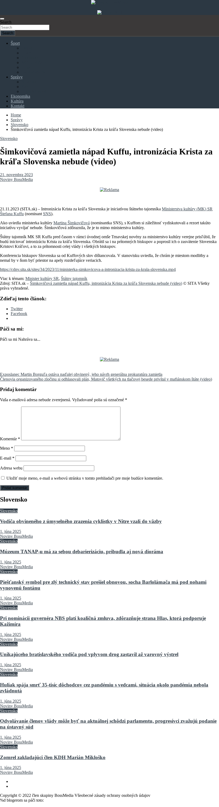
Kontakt (17, 106)
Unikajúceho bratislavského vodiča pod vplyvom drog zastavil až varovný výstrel (89, 654)
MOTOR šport (33, 62)
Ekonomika (20, 96)
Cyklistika (29, 57)
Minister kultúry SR (42, 278)
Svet (25, 86)
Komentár (10, 439)
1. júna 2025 (10, 531)
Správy (17, 77)
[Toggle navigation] (2, 19)
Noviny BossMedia (16, 179)
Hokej (26, 53)
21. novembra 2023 (16, 174)
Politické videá (33, 91)
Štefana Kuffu (12, 213)
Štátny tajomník (74, 278)
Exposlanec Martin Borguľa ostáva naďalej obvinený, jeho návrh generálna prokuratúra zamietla (81, 374)
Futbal (26, 48)
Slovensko (30, 81)
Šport (15, 43)
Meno (6, 448)
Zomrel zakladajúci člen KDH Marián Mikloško (52, 757)
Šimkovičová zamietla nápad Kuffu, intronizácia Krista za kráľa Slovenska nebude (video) (106, 283)
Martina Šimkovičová (71, 223)
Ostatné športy (33, 72)
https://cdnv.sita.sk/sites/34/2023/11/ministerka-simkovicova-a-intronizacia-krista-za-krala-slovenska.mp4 (88, 269)
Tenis (25, 67)
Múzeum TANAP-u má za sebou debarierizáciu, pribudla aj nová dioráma (81, 551)
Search (5, 22)
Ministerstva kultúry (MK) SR (187, 209)
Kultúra (17, 101)
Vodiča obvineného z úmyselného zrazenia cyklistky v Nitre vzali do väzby (81, 521)
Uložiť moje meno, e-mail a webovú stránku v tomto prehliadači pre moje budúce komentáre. (84, 478)
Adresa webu (11, 468)
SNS (47, 213)
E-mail (7, 458)
